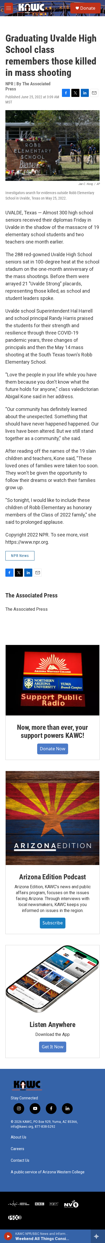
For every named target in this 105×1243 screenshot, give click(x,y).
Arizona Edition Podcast (52, 877)
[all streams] (98, 1236)
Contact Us (20, 1160)
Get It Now (53, 1047)
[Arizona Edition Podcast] (52, 818)
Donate (87, 8)
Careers (17, 1149)
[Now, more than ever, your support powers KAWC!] (52, 680)
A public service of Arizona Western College (48, 1172)
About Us (18, 1137)
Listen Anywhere (52, 1025)
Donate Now (52, 749)
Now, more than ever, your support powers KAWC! (52, 731)
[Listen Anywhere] (52, 978)
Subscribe (53, 923)
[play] (8, 1236)
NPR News (20, 555)
